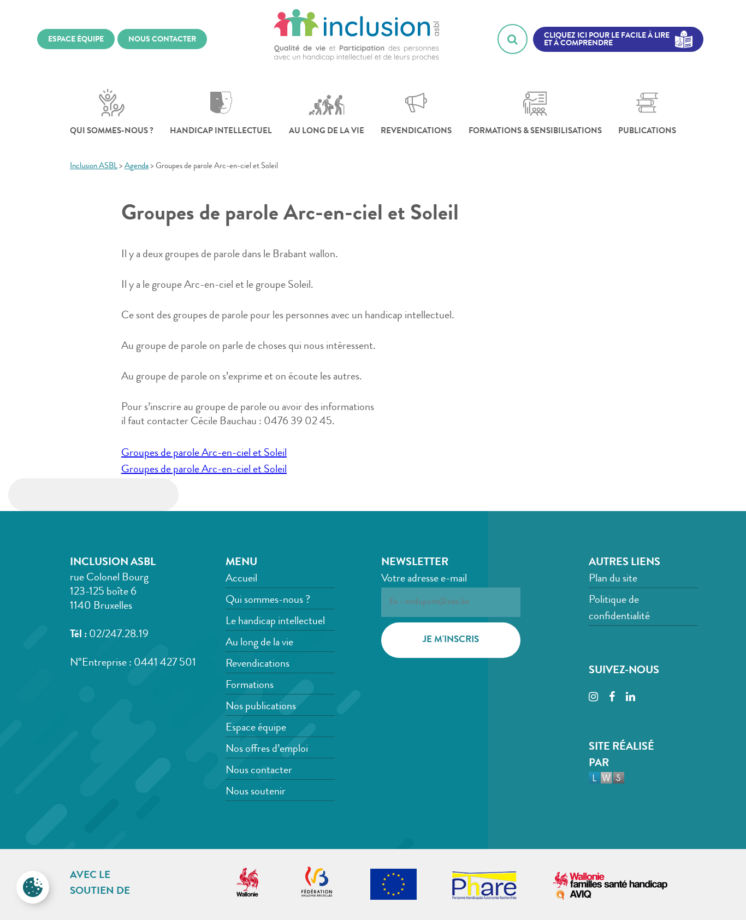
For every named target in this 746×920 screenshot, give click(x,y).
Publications (647, 132)
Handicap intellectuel (221, 132)
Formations (250, 685)
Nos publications (261, 707)
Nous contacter (259, 770)
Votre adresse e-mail (424, 579)
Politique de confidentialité (619, 608)
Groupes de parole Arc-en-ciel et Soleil (204, 453)
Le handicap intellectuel (275, 621)
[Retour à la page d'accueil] (356, 39)
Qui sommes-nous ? (111, 132)
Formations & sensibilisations (535, 132)
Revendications (416, 132)
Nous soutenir (256, 792)
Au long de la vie (326, 132)
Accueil (241, 579)
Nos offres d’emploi (267, 749)
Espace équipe (256, 728)
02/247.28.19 (119, 635)
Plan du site (613, 579)
